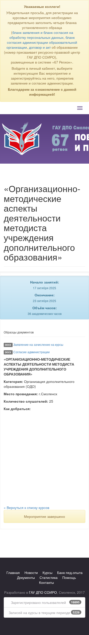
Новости (31, 572)
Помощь (69, 577)
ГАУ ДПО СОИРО (43, 592)
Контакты (46, 582)
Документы (26, 577)
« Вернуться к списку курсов (26, 507)
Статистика (49, 577)
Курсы (47, 572)
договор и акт (40, 47)
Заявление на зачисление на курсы (38, 344)
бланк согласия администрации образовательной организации (41, 42)
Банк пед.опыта (70, 572)
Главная (13, 572)
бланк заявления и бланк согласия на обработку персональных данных (41, 35)
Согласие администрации (31, 352)
